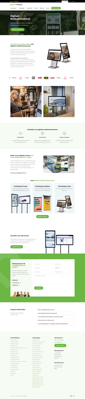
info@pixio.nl (15, 285)
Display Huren (13, 373)
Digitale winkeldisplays (37, 371)
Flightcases (12, 371)
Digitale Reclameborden (37, 357)
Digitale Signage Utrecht (37, 381)
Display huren (29, 8)
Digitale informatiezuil (37, 363)
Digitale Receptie (35, 339)
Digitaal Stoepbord (36, 359)
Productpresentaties (36, 347)
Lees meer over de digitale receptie (17, 172)
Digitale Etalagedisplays (37, 343)
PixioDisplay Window (14, 353)
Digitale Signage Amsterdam (38, 384)
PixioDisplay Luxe (13, 345)
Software (36, 8)
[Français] (17, 1)
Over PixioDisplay (13, 339)
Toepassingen (21, 8)
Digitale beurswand (36, 367)
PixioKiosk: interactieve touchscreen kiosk (18, 347)
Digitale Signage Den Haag (37, 379)
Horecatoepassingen (36, 349)
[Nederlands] (11, 1)
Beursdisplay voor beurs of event (38, 341)
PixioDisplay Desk (13, 355)
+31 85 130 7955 (15, 282)
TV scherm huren (35, 365)
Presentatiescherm (36, 353)
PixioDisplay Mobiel (14, 343)
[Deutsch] (12, 1)
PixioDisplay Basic (14, 365)
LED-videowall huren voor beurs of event (18, 361)
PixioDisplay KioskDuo (14, 363)
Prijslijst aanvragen (56, 8)
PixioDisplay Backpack (14, 359)
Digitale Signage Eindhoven (37, 377)
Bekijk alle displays (42, 216)
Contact (47, 8)
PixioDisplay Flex (13, 351)
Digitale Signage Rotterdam (38, 383)
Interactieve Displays (36, 361)
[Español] (16, 1)
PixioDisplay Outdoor (14, 369)
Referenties (42, 8)
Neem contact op (60, 345)
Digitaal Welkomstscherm (37, 355)
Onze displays (13, 8)
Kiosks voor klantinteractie (37, 351)
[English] (14, 1)
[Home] (16, 5)
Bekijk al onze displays (17, 29)
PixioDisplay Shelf (14, 367)
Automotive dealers (36, 373)
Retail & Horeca (35, 375)
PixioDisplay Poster (14, 349)
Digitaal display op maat (37, 369)
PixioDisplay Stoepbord (15, 357)
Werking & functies (36, 386)
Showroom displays (36, 345)
